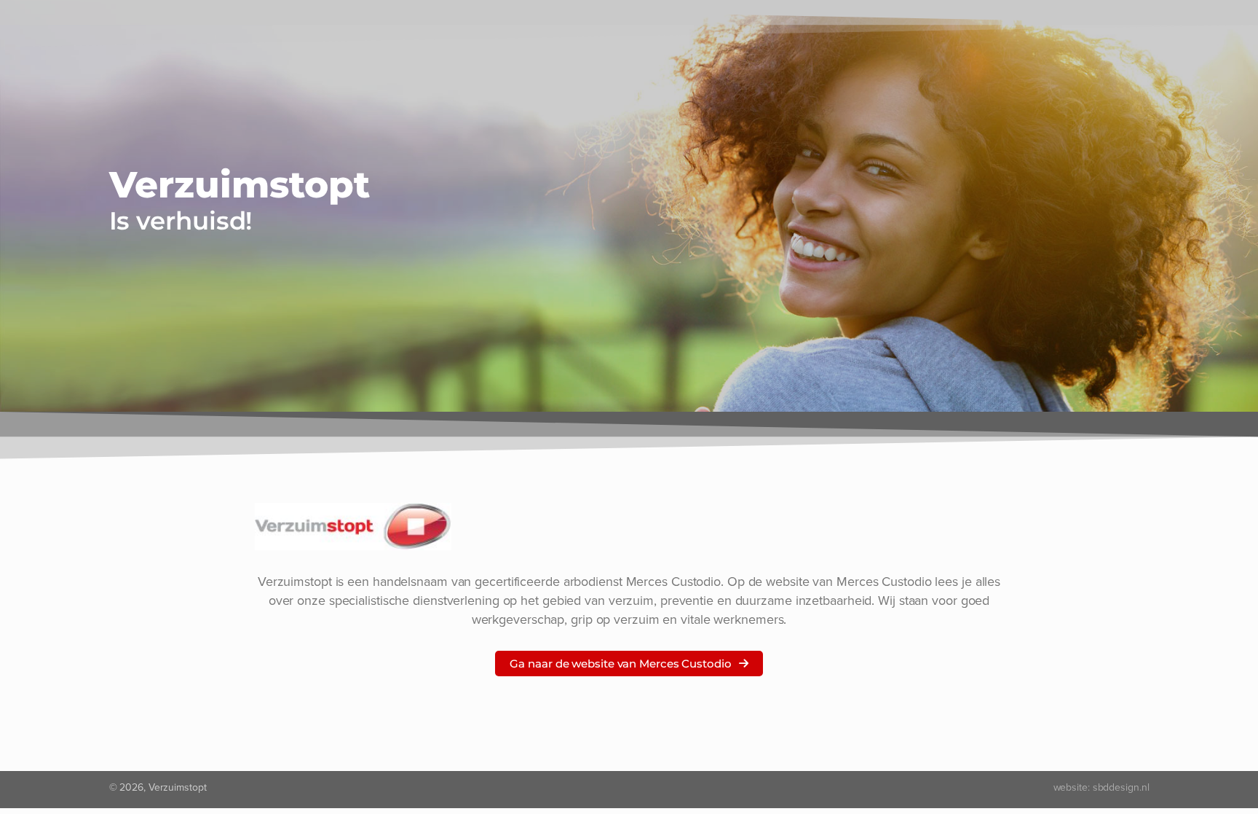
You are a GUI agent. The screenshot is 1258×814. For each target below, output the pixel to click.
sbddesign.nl (1121, 787)
